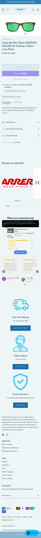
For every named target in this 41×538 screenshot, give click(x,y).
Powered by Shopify (26, 530)
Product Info (17, 102)
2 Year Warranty (11, 135)
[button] (3, 271)
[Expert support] (20, 343)
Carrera (17, 201)
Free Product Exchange (14, 129)
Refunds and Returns (10, 451)
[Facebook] (3, 435)
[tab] (7, 102)
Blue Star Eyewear (14, 530)
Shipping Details (20, 328)
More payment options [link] (20, 79)
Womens (5, 465)
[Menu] (3, 10)
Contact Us (20, 367)
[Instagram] (7, 435)
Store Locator (7, 444)
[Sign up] (38, 496)
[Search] (8, 10)
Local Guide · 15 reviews (30, 281)
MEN (30, 517)
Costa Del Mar (7, 39)
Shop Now (20, 405)
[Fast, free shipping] (20, 304)
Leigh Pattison (11, 278)
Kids (3, 468)
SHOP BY (10, 517)
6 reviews (10, 280)
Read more (7, 272)
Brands (4, 462)
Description (6, 102)
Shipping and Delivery (10, 448)
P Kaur (28, 278)
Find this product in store (11, 96)
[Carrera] (17, 183)
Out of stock (20, 535)
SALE (4, 517)
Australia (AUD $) (8, 526)
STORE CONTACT (8, 520)
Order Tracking (7, 472)
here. (4, 225)
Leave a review (20, 252)
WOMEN (25, 517)
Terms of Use (7, 475)
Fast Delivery (10, 122)
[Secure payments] (20, 381)
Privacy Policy (7, 478)
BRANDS (18, 517)
